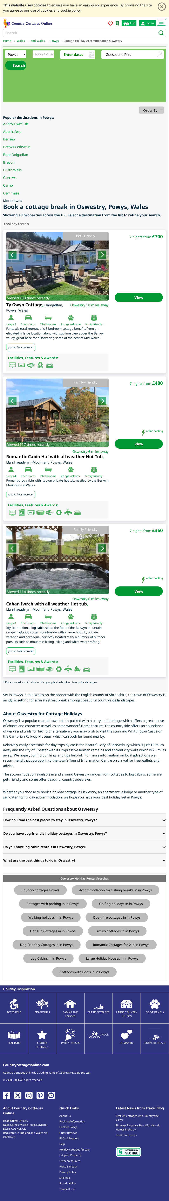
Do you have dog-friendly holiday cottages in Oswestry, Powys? (55, 833)
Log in (149, 23)
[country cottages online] (28, 22)
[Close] (162, 6)
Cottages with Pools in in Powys (84, 972)
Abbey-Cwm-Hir (15, 123)
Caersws (9, 177)
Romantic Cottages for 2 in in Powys (121, 944)
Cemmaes (11, 193)
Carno (8, 185)
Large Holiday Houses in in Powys (112, 958)
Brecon (8, 162)
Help (62, 1144)
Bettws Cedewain (16, 146)
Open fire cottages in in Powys (117, 917)
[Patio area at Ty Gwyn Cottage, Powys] (57, 266)
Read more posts (126, 1135)
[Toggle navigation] (161, 22)
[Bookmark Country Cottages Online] (117, 23)
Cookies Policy (68, 1127)
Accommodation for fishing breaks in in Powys (115, 890)
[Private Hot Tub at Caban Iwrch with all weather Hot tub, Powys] (57, 560)
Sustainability (67, 1183)
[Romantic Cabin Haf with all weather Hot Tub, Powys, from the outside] (57, 413)
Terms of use (67, 1189)
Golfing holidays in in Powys (121, 903)
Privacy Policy (67, 1172)
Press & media (68, 1166)
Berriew (9, 139)
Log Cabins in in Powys (48, 958)
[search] (160, 32)
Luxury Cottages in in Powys (117, 931)
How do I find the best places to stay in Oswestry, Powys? (50, 820)
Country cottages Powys (40, 890)
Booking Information (72, 1121)
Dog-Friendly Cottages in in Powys (46, 944)
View (138, 297)
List (132, 23)
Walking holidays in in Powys (50, 917)
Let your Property (70, 1155)
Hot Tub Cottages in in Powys (53, 931)
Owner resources (69, 1161)
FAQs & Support (69, 1138)
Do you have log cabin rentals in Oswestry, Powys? (44, 847)
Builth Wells (12, 170)
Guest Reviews (68, 1133)
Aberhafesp (12, 131)
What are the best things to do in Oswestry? (39, 860)
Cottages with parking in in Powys (52, 903)
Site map (64, 1177)
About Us (65, 1116)
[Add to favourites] (110, 24)
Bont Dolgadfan (15, 154)
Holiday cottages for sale (74, 1149)
